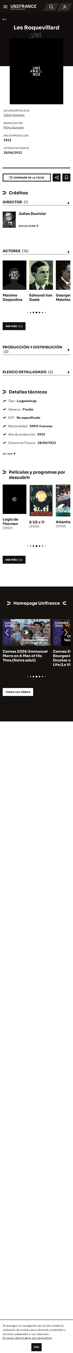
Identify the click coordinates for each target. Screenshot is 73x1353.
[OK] (36, 1347)
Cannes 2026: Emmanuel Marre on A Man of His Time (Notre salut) (22, 656)
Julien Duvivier (14, 115)
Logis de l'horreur (10, 521)
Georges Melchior (64, 297)
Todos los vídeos (17, 692)
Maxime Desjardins (12, 297)
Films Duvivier (14, 127)
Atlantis (63, 522)
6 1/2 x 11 (36, 522)
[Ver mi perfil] (64, 7)
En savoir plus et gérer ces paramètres (27, 1338)
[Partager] (57, 178)
